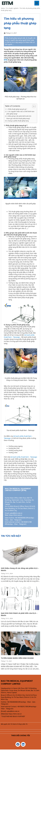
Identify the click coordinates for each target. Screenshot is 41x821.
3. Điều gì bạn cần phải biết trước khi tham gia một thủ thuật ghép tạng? (18, 117)
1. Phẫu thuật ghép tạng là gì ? (16, 109)
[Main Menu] (36, 3)
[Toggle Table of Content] (33, 106)
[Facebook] (17, 744)
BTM (5, 60)
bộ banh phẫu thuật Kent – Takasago (19, 336)
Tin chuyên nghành (12, 8)
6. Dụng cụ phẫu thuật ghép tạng (17, 121)
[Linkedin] (23, 744)
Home (3, 8)
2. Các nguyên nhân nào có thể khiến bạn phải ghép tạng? (20, 112)
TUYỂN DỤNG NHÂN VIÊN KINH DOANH (17, 658)
